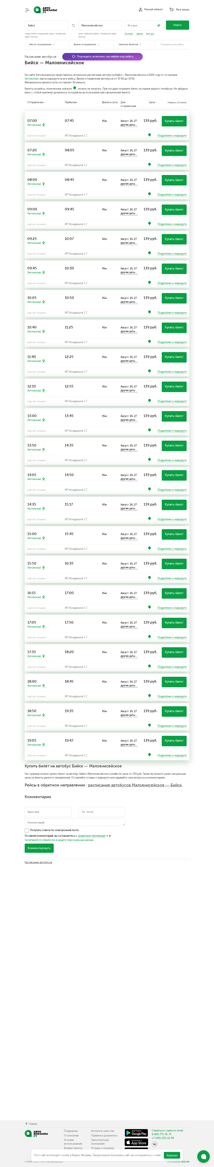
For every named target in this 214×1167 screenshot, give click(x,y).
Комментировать (39, 848)
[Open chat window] (203, 1156)
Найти (177, 25)
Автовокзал (31, 78)
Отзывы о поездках (102, 1148)
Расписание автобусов (38, 862)
